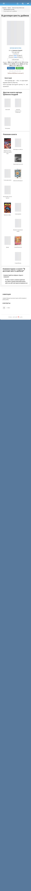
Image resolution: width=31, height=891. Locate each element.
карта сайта (18, 298)
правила (24, 298)
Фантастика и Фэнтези (18, 7)
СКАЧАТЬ (11, 68)
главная (4, 298)
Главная (4, 7)
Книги (9, 7)
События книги (15, 59)
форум (8, 298)
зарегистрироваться (21, 283)
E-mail (8, 308)
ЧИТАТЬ (20, 68)
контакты (13, 298)
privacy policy (6, 299)
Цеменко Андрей (17, 50)
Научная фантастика (9, 9)
